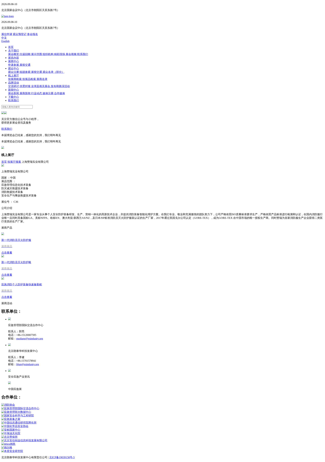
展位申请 (6, 34)
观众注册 (14, 72)
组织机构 (48, 54)
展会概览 (14, 54)
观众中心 (13, 68)
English (5, 41)
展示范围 (37, 54)
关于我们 (13, 50)
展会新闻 (14, 93)
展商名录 (42, 79)
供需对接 (25, 86)
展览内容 (13, 57)
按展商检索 (15, 79)
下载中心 (13, 96)
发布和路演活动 (60, 86)
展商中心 (13, 61)
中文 (4, 37)
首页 (11, 47)
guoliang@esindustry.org (29, 338)
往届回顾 (25, 54)
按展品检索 (29, 79)
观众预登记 (19, 34)
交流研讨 (14, 86)
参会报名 (32, 34)
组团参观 (25, 72)
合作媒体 (59, 93)
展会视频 (71, 54)
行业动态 (37, 93)
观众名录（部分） (53, 72)
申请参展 (14, 64)
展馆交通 (25, 64)
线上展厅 (13, 75)
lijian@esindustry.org (27, 364)
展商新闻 (25, 93)
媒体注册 (48, 93)
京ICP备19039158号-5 (62, 457)
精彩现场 (60, 54)
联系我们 (82, 54)
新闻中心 (13, 89)
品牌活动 (13, 82)
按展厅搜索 (14, 161)
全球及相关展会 (41, 86)
